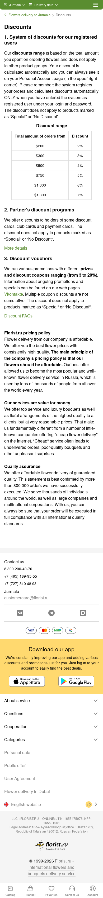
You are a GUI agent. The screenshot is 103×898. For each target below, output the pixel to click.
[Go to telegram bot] (51, 613)
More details (15, 248)
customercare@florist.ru (26, 598)
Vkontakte (13, 294)
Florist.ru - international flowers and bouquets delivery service (52, 867)
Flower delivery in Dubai (27, 791)
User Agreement (19, 778)
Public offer (15, 765)
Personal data (17, 752)
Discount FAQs (18, 316)
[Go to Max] (83, 613)
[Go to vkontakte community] (20, 613)
